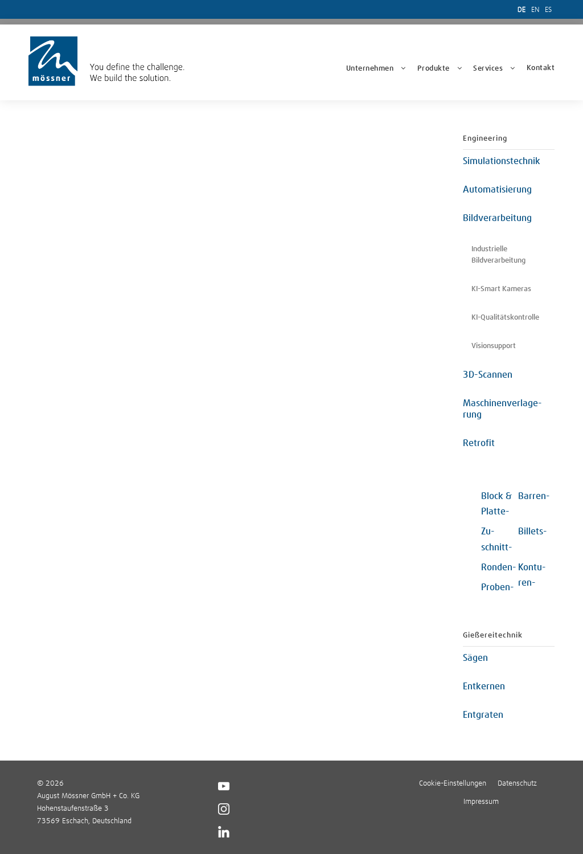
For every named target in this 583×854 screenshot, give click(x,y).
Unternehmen (370, 68)
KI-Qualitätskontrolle (505, 317)
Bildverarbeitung (497, 218)
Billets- (532, 531)
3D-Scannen (487, 374)
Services (488, 68)
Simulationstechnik (501, 161)
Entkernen (484, 686)
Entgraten (483, 715)
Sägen (475, 658)
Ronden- (498, 567)
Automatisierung (497, 189)
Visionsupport (493, 346)
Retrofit (479, 443)
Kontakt (541, 68)
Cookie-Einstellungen (452, 783)
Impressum (481, 802)
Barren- (534, 496)
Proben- (497, 587)
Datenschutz (517, 783)
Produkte (433, 68)
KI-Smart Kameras (501, 289)
